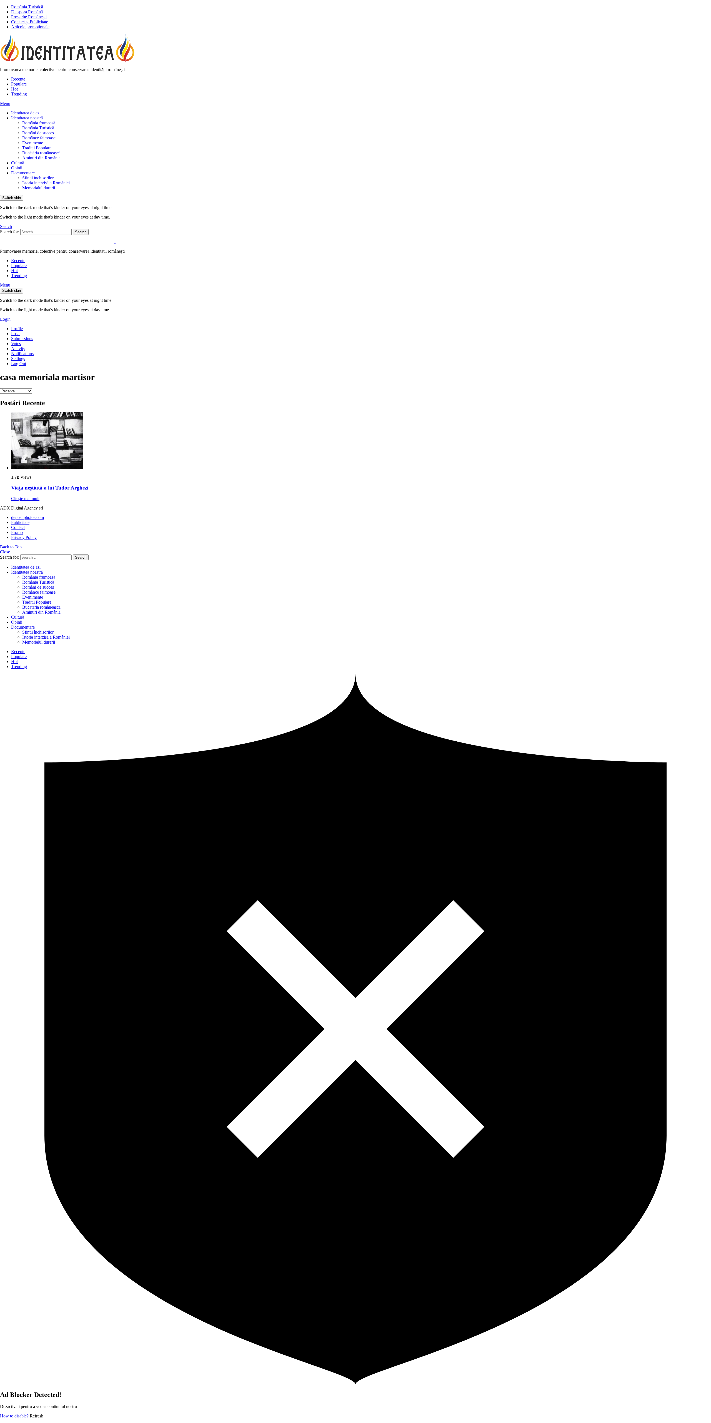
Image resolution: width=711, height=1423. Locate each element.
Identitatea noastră (27, 118)
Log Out (18, 363)
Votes (16, 343)
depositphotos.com (27, 517)
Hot (14, 89)
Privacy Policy (24, 537)
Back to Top (11, 546)
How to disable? (14, 1416)
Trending (19, 94)
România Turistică (27, 6)
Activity (18, 348)
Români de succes (38, 132)
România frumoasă (38, 123)
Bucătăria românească (41, 152)
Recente (18, 79)
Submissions (22, 338)
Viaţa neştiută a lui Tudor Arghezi (49, 488)
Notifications (22, 353)
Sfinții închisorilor (38, 177)
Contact (18, 527)
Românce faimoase (39, 137)
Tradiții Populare (36, 147)
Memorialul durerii (38, 187)
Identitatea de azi (26, 113)
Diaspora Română (27, 11)
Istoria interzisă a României (46, 182)
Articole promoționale (30, 26)
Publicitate (20, 522)
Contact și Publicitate (29, 21)
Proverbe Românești (29, 16)
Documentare (23, 172)
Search (80, 232)
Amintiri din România (41, 157)
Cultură (17, 162)
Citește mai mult (25, 498)
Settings (18, 358)
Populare (19, 84)
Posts (15, 333)
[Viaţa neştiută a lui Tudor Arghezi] (361, 441)
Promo (17, 532)
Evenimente (32, 142)
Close (5, 551)
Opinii (16, 167)
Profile (17, 328)
